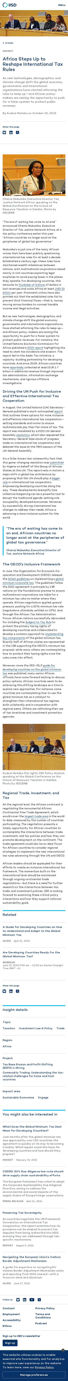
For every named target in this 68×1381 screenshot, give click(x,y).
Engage (43, 1097)
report (58, 411)
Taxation (9, 1028)
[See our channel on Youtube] (32, 1299)
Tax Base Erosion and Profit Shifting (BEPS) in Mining (28, 1066)
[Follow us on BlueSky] (18, 1299)
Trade (60, 1028)
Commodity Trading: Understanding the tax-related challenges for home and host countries (33, 1076)
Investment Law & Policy (35, 1028)
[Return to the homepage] (11, 5)
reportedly (17, 367)
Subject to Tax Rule (38, 622)
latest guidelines (19, 579)
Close (63, 1350)
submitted (57, 462)
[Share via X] (17, 132)
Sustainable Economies (18, 1097)
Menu (61, 5)
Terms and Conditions (43, 1315)
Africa (7, 1046)
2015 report (35, 347)
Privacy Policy (45, 1308)
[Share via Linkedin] (11, 132)
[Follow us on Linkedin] (24, 1299)
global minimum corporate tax (33, 581)
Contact (9, 1308)
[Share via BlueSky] (4, 132)
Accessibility (12, 1320)
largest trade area (36, 816)
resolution (23, 435)
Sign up (10, 1343)
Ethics (7, 1326)
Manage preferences (34, 1375)
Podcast (41, 1323)
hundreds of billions (32, 285)
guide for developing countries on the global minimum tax (32, 669)
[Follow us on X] (39, 1299)
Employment (11, 1314)
